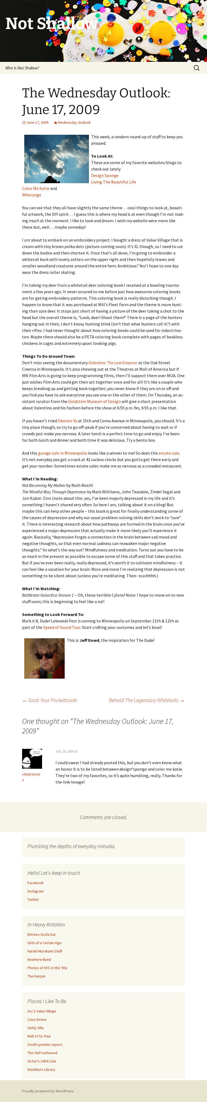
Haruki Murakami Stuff (44, 951)
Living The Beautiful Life (113, 182)
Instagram (35, 891)
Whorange (31, 194)
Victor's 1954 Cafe (41, 1061)
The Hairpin (36, 976)
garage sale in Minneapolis (62, 453)
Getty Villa (35, 1027)
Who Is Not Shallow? (22, 67)
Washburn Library (41, 1069)
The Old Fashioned (42, 1052)
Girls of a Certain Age (44, 942)
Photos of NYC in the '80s (47, 967)
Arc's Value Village (41, 1011)
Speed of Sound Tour (61, 627)
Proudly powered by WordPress (48, 1091)
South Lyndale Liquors (45, 1044)
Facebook (35, 882)
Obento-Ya (67, 420)
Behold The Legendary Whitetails (147, 700)
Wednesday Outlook (74, 122)
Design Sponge (105, 175)
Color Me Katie (35, 188)
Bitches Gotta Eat (41, 934)
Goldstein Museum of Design (94, 401)
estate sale (169, 453)
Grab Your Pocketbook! (49, 700)
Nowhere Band (39, 959)
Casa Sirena (36, 1019)
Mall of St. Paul (38, 1036)
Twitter (33, 899)
